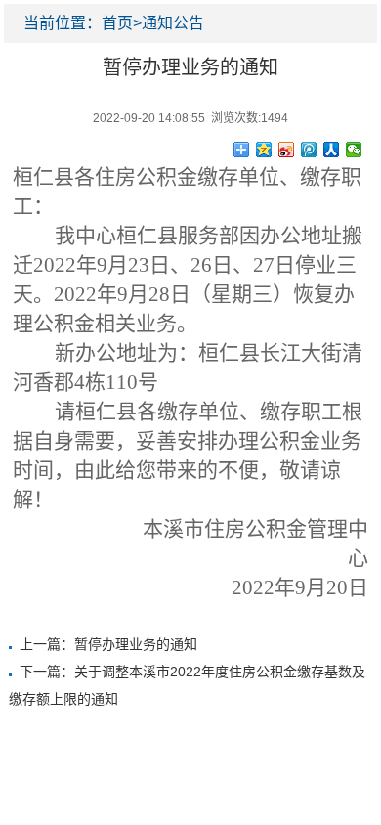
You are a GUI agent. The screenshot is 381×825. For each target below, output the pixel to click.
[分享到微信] (354, 149)
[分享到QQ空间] (264, 149)
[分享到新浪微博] (286, 149)
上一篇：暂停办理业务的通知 (108, 644)
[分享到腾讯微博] (309, 149)
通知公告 (173, 23)
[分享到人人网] (331, 149)
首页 (117, 23)
